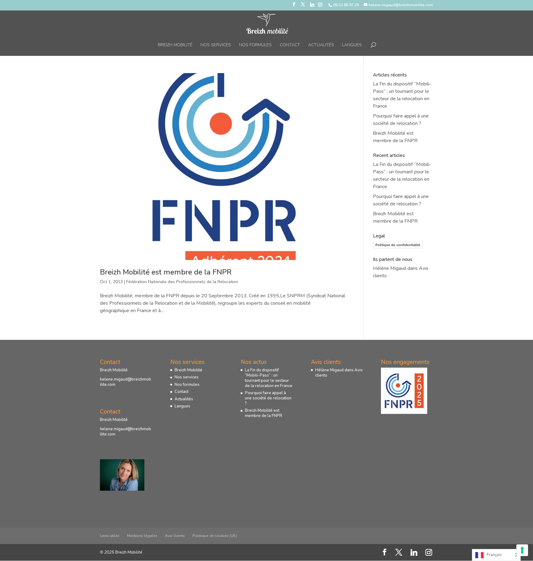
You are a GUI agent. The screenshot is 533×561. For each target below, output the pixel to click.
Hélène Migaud (389, 268)
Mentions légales (142, 535)
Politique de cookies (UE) (214, 535)
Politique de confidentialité (397, 245)
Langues (352, 45)
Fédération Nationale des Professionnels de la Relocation (182, 282)
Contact (290, 45)
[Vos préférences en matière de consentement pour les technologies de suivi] (522, 550)
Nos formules (255, 45)
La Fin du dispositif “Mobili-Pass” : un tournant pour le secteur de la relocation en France (268, 378)
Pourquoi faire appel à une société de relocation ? (268, 398)
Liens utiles (109, 535)
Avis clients (175, 535)
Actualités (321, 45)
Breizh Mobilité (175, 45)
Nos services (215, 45)
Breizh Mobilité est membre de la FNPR (166, 272)
